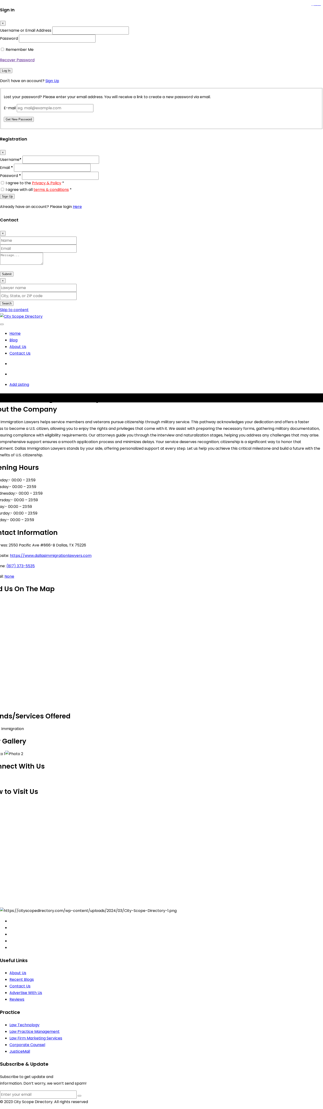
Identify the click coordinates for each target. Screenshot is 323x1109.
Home (15, 333)
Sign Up (52, 81)
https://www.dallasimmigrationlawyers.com (51, 555)
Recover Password (17, 60)
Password (9, 38)
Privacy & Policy (46, 183)
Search (7, 303)
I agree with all (39, 189)
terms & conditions (51, 189)
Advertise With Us (25, 992)
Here (77, 206)
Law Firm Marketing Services (35, 1038)
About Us (17, 346)
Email (6, 167)
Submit (7, 274)
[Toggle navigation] (2, 324)
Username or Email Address (25, 30)
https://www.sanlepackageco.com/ (318, 5)
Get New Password (19, 119)
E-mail (10, 108)
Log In (6, 70)
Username (11, 159)
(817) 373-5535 (20, 566)
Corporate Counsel (27, 1044)
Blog (13, 340)
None (9, 576)
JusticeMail (19, 1051)
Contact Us (20, 353)
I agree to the (35, 183)
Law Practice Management (34, 1031)
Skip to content (14, 309)
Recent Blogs (21, 979)
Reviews (16, 999)
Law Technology (24, 1025)
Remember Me (20, 49)
